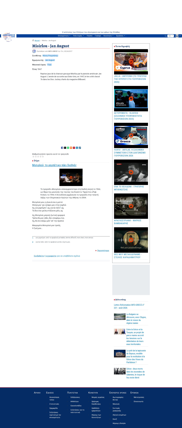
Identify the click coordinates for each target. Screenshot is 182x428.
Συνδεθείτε (39, 256)
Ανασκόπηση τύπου (54, 398)
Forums (89, 36)
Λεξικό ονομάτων (119, 415)
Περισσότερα (103, 250)
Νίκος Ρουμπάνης (50, 56)
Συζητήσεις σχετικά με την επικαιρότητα (55, 414)
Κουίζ (115, 419)
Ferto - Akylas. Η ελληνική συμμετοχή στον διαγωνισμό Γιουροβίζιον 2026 (130, 153)
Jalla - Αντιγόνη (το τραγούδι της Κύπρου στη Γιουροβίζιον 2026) (130, 79)
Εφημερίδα (54, 408)
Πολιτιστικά (72, 392)
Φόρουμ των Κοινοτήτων (96, 416)
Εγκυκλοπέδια (76, 406)
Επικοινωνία (138, 401)
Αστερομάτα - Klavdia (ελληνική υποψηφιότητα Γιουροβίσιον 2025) (128, 116)
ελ (170, 36)
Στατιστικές (54, 404)
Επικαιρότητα (63, 36)
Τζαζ (49, 65)
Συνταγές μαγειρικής (117, 409)
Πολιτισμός (77, 36)
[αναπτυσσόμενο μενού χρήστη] (178, 36)
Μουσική (116, 404)
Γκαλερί (98, 36)
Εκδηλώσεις (75, 397)
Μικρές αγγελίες (98, 397)
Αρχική (37, 40)
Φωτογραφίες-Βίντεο (118, 398)
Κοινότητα (108, 36)
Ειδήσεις (50, 392)
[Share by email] (71, 148)
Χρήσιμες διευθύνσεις (96, 402)
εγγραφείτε (51, 256)
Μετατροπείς (139, 397)
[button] (80, 148)
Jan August (50, 60)
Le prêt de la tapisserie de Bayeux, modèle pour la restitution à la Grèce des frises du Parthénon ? (136, 356)
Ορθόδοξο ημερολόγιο (96, 409)
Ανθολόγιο (75, 401)
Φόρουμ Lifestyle (119, 423)
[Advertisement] (91, 15)
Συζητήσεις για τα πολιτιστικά (77, 411)
